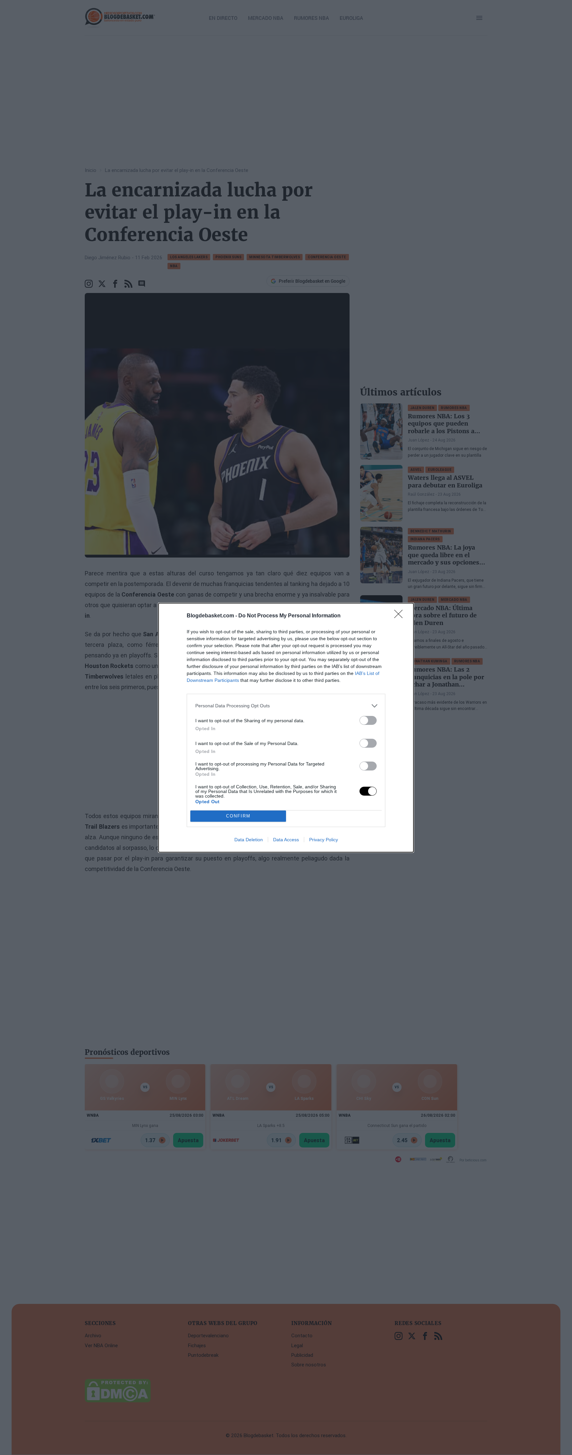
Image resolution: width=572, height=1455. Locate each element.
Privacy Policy (323, 839)
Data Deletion (248, 839)
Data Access (286, 839)
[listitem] (286, 705)
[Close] (400, 616)
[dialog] (286, 727)
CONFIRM (238, 815)
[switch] (368, 720)
